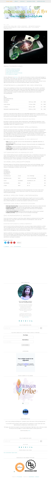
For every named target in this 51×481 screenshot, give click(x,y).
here (29, 430)
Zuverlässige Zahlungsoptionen (12, 71)
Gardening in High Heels (25, 12)
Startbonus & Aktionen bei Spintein (13, 68)
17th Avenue (19, 476)
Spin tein (16, 77)
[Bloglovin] (19, 447)
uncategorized (17, 246)
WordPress (31, 476)
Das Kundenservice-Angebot (11, 74)
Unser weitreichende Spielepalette (13, 70)
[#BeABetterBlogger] (25, 414)
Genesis (37, 476)
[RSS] (31, 447)
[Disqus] (25, 266)
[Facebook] (27, 447)
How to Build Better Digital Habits (10, 452)
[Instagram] (25, 447)
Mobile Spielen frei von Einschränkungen (14, 72)
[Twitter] (21, 447)
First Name (25, 335)
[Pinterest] (23, 447)
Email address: (25, 339)
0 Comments (6, 246)
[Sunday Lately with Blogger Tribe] (25, 401)
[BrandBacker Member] (31, 471)
